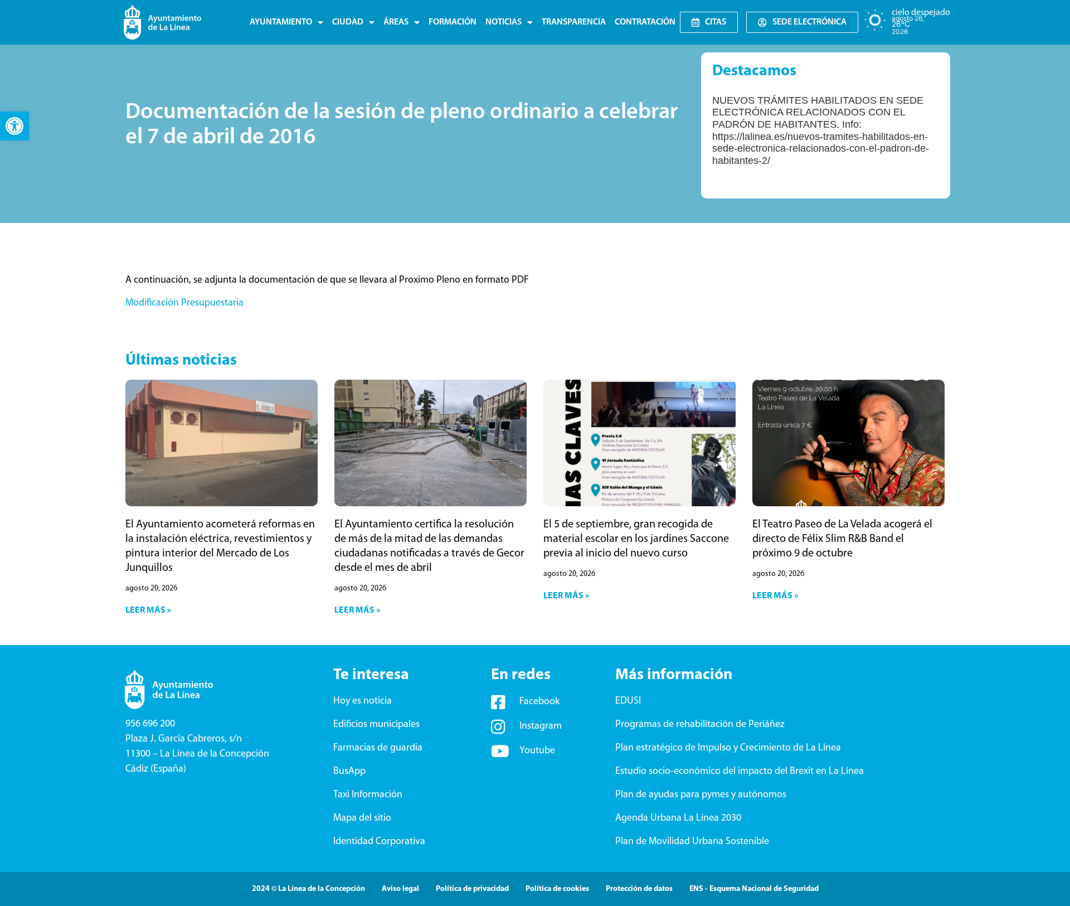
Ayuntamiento (281, 22)
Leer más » (148, 610)
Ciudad (347, 22)
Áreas (395, 22)
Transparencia (574, 22)
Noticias (503, 22)
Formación (452, 22)
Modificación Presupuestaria (184, 303)
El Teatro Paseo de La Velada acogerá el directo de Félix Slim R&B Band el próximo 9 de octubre (842, 539)
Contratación (645, 22)
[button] (14, 126)
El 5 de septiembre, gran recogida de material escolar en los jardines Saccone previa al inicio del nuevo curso (636, 539)
